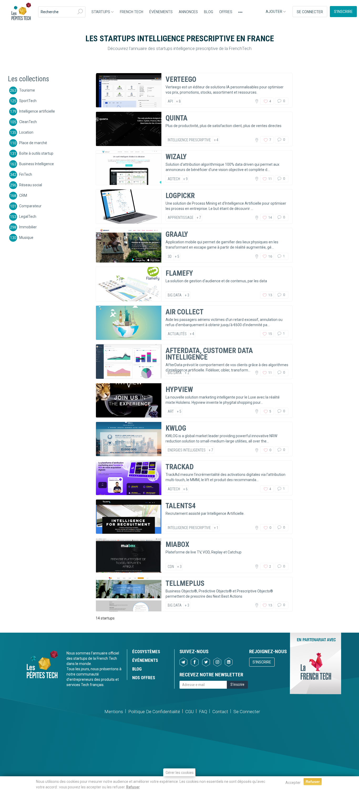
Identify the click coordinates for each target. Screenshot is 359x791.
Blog (208, 12)
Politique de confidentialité (154, 711)
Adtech (174, 179)
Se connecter (310, 12)
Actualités (177, 334)
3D (170, 256)
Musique (26, 237)
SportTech (28, 100)
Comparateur (30, 206)
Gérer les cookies (180, 772)
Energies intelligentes (187, 450)
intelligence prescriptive (189, 140)
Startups (101, 12)
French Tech (131, 12)
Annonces (188, 12)
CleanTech (28, 121)
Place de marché (33, 142)
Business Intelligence (36, 164)
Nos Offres (143, 677)
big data (175, 295)
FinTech (25, 174)
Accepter (293, 782)
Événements (161, 12)
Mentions (113, 711)
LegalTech (27, 216)
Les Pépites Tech (21, 12)
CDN (171, 567)
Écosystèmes (146, 651)
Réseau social (30, 185)
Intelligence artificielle (37, 111)
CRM (23, 195)
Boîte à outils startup (36, 153)
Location (26, 132)
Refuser (133, 787)
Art (171, 411)
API (170, 101)
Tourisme (27, 90)
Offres (225, 12)
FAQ (203, 711)
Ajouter (274, 11)
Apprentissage (180, 217)
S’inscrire (343, 11)
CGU (189, 711)
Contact (220, 711)
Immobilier (28, 227)
